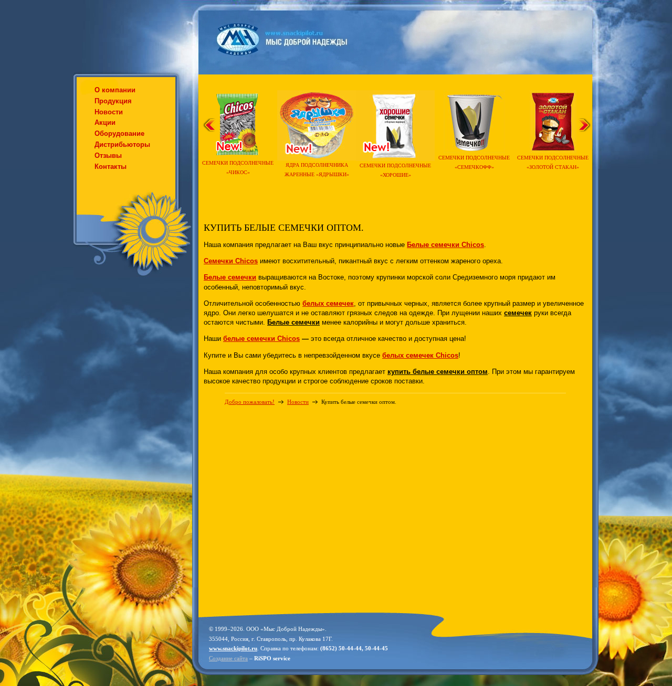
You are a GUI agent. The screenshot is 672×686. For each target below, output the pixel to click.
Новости (108, 112)
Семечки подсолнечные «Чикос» (238, 167)
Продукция (113, 101)
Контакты (110, 166)
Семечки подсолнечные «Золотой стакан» (553, 162)
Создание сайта (228, 658)
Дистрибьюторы (122, 144)
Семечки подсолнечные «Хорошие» (395, 170)
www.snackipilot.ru (233, 648)
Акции (105, 122)
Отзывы (108, 155)
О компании (114, 90)
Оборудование (119, 133)
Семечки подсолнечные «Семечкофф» (474, 162)
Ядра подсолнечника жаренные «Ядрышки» (317, 169)
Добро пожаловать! (250, 402)
